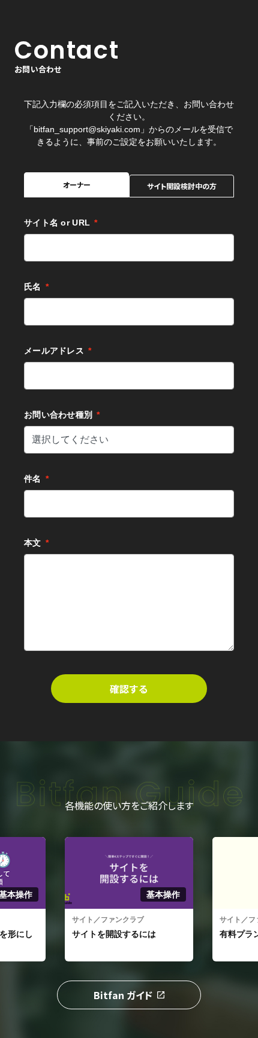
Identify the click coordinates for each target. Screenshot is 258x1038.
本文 (36, 542)
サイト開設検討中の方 (182, 186)
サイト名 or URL (60, 222)
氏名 (36, 286)
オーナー (77, 184)
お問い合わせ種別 (62, 414)
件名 (36, 478)
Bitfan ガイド (123, 995)
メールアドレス (57, 350)
